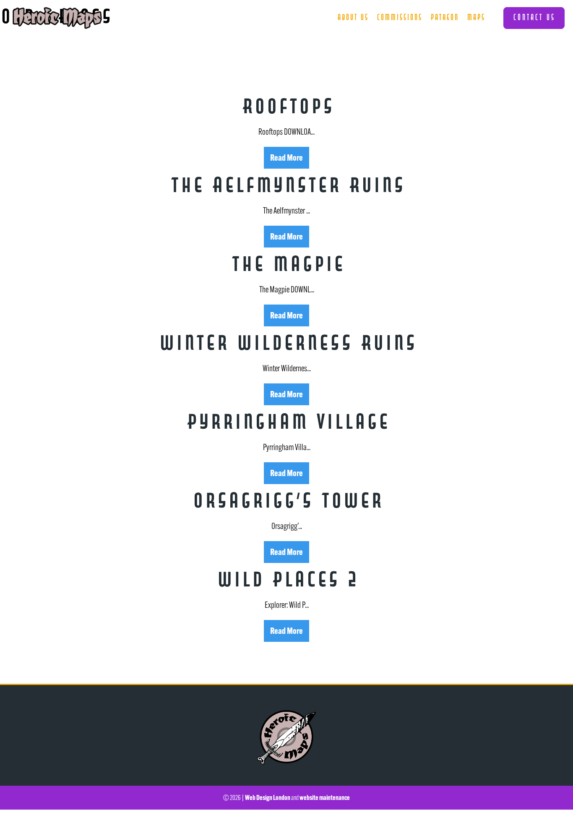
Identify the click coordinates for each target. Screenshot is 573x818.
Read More (286, 157)
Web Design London (267, 797)
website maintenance (325, 797)
